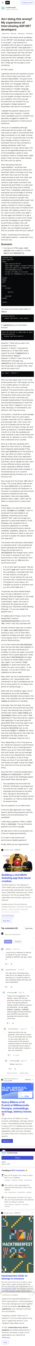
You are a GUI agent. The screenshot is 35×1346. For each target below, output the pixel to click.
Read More (6, 921)
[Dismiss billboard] (32, 1294)
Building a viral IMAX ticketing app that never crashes (16, 878)
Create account (27, 3)
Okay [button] (5, 1342)
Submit (8, 942)
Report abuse (24, 1073)
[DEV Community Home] (7, 2)
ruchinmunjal (10, 7)
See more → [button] (7, 1141)
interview (5, 33)
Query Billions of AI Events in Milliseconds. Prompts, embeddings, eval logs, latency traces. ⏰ (16, 1108)
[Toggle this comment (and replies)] (2, 952)
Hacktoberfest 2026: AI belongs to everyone (14, 1277)
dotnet (13, 33)
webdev (29, 33)
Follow (17, 1158)
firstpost (21, 33)
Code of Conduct (12, 1073)
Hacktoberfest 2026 (8, 1289)
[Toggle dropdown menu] (32, 849)
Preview (18, 942)
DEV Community (18, 1170)
